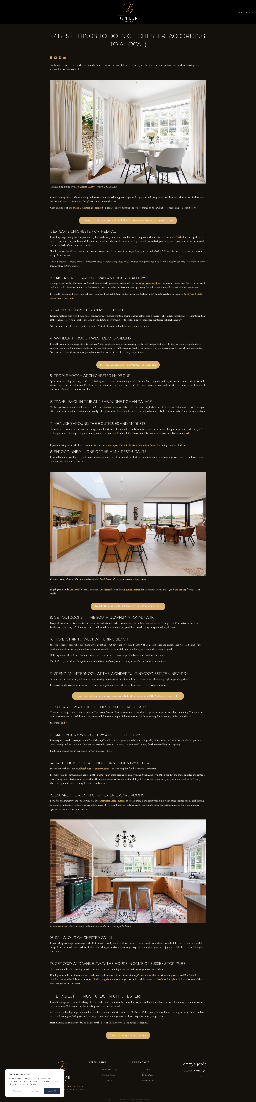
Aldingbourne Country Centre (93, 768)
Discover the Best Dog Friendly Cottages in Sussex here (128, 364)
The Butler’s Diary (109, 1069)
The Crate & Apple (165, 979)
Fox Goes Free (191, 975)
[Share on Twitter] (55, 57)
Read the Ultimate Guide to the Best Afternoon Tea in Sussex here (128, 606)
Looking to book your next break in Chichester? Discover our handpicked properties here (128, 220)
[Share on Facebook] (51, 57)
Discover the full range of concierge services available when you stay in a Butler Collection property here (128, 695)
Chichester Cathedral (176, 237)
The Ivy (73, 589)
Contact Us (108, 1080)
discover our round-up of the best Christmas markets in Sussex (125, 445)
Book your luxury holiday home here (128, 1035)
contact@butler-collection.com (70, 1086)
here (130, 326)
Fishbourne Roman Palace (116, 407)
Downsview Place (58, 926)
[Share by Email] (64, 57)
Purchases (105, 589)
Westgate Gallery (86, 186)
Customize (17, 1091)
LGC (204, 1076)
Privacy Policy (108, 1075)
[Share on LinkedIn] (60, 57)
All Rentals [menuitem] (246, 12)
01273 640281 (194, 1064)
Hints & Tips (147, 1075)
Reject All (35, 1091)
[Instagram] (204, 1071)
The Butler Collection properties (85, 207)
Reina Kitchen (133, 589)
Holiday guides (147, 1080)
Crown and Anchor (147, 975)
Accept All (52, 1091)
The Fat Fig (180, 589)
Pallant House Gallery (149, 283)
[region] (34, 1083)
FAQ (147, 1069)
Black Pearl (105, 578)
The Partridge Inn (102, 979)
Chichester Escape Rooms (112, 800)
